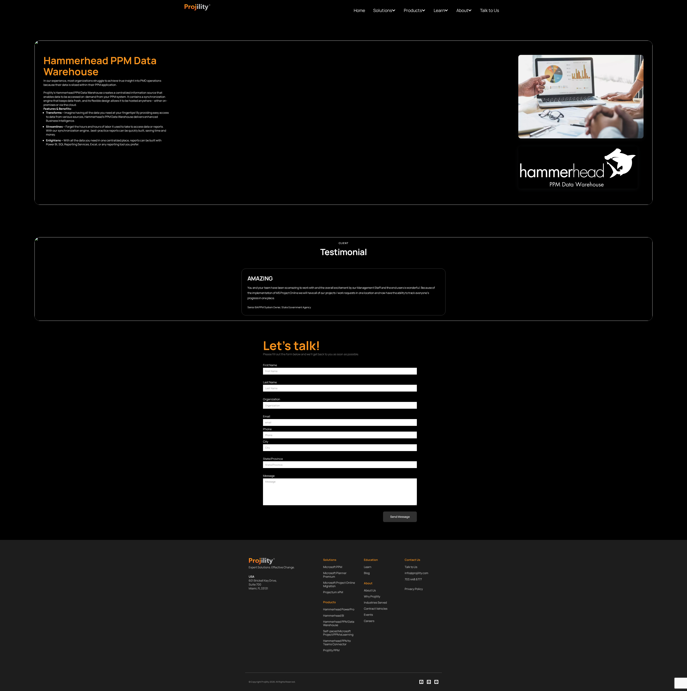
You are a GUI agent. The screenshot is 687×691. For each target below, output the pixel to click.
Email (266, 416)
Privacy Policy (414, 589)
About (462, 10)
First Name (270, 365)
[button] (384, 10)
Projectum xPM (333, 592)
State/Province (273, 459)
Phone (267, 429)
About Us (370, 590)
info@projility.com (416, 573)
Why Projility (372, 596)
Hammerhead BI (333, 615)
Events (368, 614)
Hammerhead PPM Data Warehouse (338, 623)
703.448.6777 (413, 579)
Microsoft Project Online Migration (339, 584)
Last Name (270, 382)
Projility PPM (331, 650)
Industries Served (375, 602)
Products (413, 10)
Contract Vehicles (375, 608)
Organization (271, 399)
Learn (439, 10)
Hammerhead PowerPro (338, 609)
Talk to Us (489, 10)
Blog (367, 573)
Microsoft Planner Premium (335, 574)
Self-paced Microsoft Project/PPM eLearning (338, 632)
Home (359, 10)
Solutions (382, 10)
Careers (369, 621)
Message (269, 476)
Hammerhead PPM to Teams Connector (337, 642)
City (265, 441)
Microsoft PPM (332, 567)
